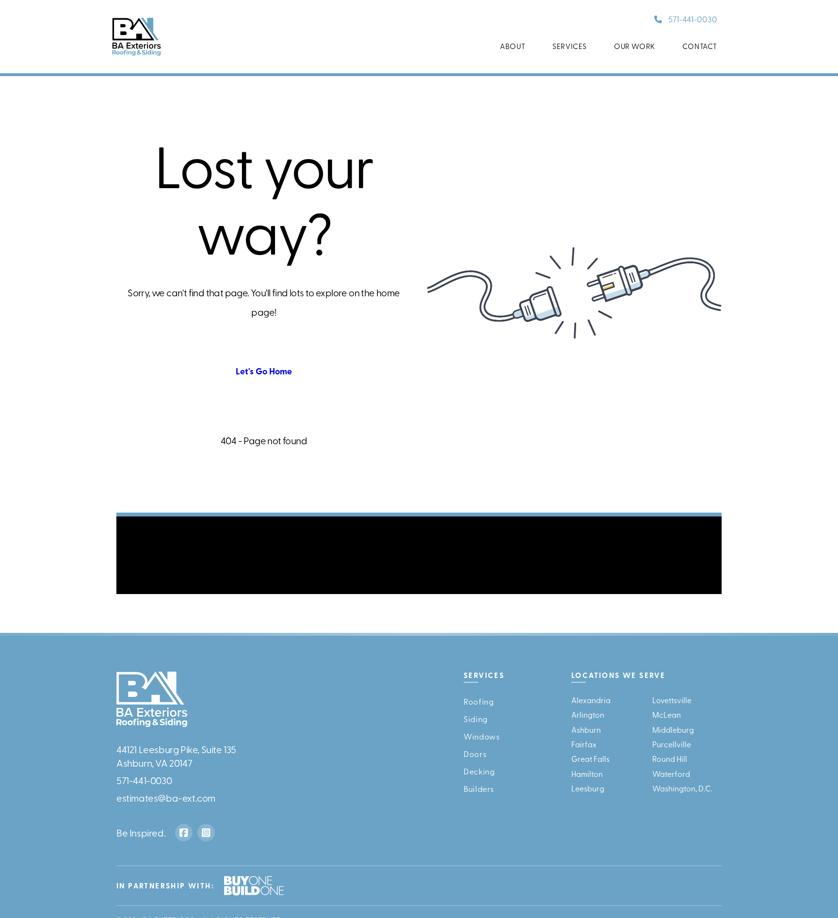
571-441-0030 (692, 18)
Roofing (479, 700)
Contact (699, 46)
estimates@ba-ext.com (165, 797)
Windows (482, 735)
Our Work (634, 46)
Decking (479, 770)
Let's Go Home (264, 371)
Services (569, 46)
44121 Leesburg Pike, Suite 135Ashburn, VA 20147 (176, 755)
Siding (476, 718)
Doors (475, 753)
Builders (479, 788)
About (512, 46)
